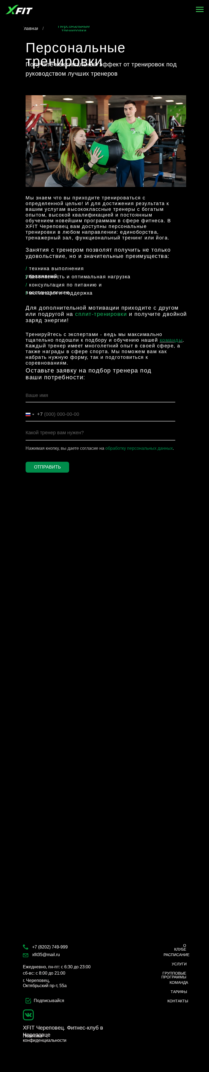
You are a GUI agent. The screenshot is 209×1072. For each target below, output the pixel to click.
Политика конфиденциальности (44, 1038)
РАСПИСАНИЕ (176, 955)
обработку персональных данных (139, 448)
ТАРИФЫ (179, 992)
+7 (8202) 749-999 (50, 947)
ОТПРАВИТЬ (47, 467)
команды (171, 340)
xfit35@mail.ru (46, 954)
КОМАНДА (179, 982)
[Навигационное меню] (200, 9)
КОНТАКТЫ (177, 1001)
